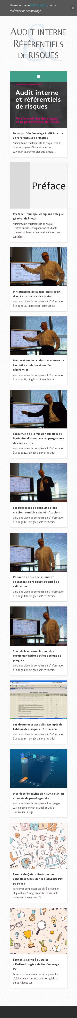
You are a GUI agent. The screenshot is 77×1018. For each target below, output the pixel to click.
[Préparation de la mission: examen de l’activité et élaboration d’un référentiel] (38, 335)
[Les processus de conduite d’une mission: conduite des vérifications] (38, 482)
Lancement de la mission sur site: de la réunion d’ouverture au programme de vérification (38, 438)
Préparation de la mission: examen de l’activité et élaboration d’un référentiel (38, 365)
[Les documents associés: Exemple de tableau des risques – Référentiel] (38, 699)
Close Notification (73, 8)
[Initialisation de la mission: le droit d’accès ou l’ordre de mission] (38, 266)
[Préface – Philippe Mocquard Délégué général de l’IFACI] (38, 185)
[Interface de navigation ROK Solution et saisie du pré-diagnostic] (38, 768)
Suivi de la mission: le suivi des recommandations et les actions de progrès (37, 655)
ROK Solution (38, 5)
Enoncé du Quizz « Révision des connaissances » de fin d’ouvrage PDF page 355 (38, 878)
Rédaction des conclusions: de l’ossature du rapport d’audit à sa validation (36, 581)
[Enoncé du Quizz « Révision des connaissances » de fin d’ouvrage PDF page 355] (38, 846)
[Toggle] (38, 76)
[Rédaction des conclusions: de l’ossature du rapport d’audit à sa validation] (38, 552)
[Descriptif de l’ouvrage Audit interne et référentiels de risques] (38, 105)
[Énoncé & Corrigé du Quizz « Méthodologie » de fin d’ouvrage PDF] (38, 931)
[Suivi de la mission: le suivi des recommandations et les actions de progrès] (38, 625)
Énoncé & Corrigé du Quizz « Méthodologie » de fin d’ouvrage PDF (36, 964)
